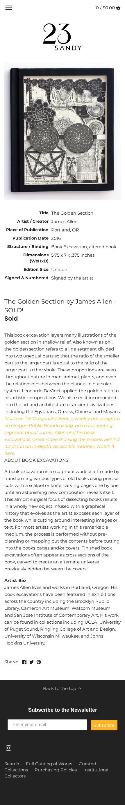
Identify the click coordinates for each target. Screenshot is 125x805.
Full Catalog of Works (49, 763)
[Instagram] (8, 747)
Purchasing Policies (56, 770)
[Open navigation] (8, 7)
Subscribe (104, 725)
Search (11, 763)
